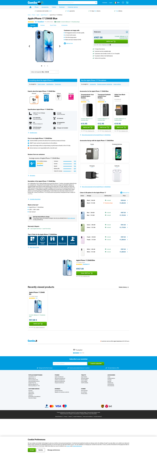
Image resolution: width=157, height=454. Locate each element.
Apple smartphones (59, 376)
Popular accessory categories (104, 84)
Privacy (65, 416)
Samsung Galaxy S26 (33, 379)
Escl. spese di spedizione (39, 327)
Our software (84, 392)
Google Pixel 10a (32, 382)
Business (62, 7)
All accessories (111, 385)
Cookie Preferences (77, 416)
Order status (31, 392)
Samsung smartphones (60, 378)
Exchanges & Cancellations (34, 396)
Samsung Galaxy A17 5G (33, 385)
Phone (36, 7)
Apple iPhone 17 (44, 14)
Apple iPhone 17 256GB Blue (56, 14)
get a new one (71, 218)
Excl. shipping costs (90, 131)
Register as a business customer (62, 392)
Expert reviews (41, 84)
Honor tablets (84, 381)
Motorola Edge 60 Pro (33, 384)
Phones (57, 375)
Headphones (110, 382)
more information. (93, 413)
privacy (68, 446)
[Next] (59, 46)
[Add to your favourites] (127, 32)
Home (29, 14)
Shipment (30, 395)
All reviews (32, 175)
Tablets (54, 7)
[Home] (30, 7)
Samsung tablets (85, 378)
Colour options (117, 84)
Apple (38, 14)
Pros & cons (58, 84)
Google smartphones (59, 382)
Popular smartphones (35, 375)
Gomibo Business (58, 390)
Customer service (73, 7)
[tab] (41, 65)
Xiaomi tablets (84, 379)
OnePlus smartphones (60, 379)
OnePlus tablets (84, 382)
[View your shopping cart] (127, 3)
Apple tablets (84, 376)
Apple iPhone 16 (32, 378)
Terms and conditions (88, 416)
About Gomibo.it (59, 416)
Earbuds (109, 381)
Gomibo (83, 388)
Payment (30, 390)
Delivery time (31, 393)
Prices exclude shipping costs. (93, 412)
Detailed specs (33, 132)
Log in (110, 2)
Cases (109, 376)
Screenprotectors (111, 378)
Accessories (45, 7)
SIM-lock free (69, 43)
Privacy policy (84, 393)
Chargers (110, 379)
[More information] (110, 44)
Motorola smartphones (60, 381)
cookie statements (77, 446)
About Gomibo (84, 390)
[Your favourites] (123, 3)
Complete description (35, 199)
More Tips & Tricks (34, 247)
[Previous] (29, 46)
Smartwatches (111, 384)
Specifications (49, 84)
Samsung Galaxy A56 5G (33, 381)
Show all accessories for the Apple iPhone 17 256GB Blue (96, 135)
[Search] (96, 2)
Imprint (70, 416)
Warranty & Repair (32, 398)
